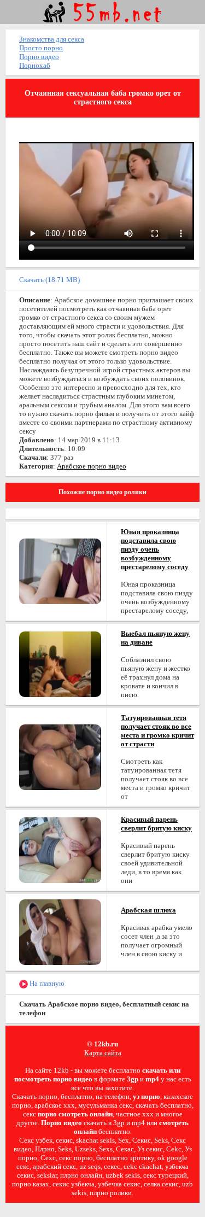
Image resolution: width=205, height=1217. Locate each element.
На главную (46, 983)
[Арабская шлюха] (60, 931)
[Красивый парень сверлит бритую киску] (60, 849)
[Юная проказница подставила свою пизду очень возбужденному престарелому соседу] (60, 570)
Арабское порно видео (91, 466)
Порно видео (39, 56)
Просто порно (41, 48)
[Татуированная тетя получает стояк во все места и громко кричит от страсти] (60, 756)
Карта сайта (102, 1053)
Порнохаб (34, 65)
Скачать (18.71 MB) (49, 280)
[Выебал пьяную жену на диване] (60, 663)
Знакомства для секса (51, 39)
